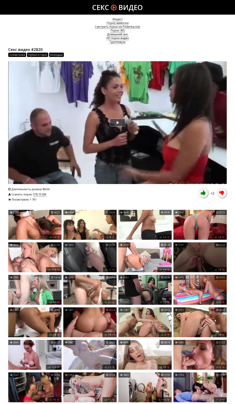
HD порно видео (117, 38)
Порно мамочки (118, 23)
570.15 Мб (39, 194)
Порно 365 (117, 30)
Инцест (118, 19)
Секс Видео (117, 7)
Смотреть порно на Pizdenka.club (117, 27)
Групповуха (117, 42)
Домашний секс (117, 34)
